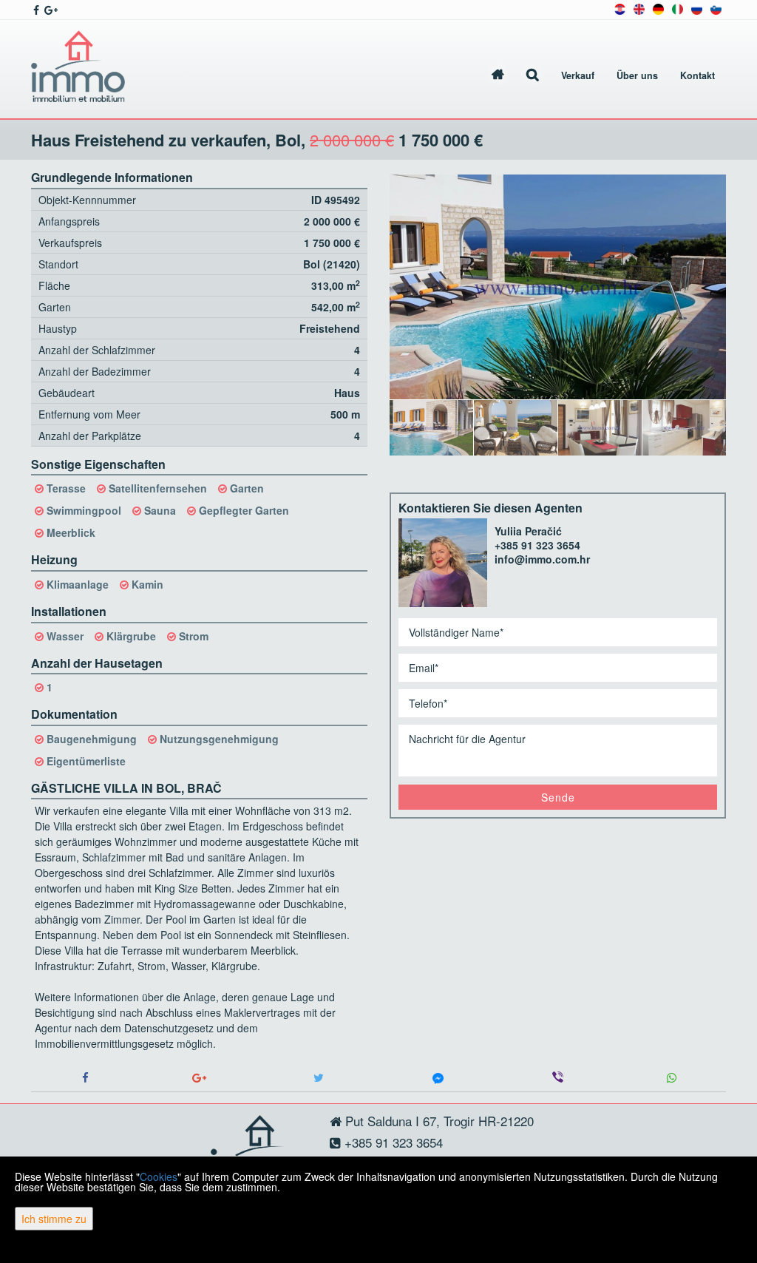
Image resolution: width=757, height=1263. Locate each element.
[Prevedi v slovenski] (716, 7)
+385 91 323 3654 (537, 545)
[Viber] (558, 1077)
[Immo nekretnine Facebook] (35, 9)
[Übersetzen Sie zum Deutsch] (658, 7)
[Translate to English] (639, 7)
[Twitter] (318, 1077)
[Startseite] (498, 76)
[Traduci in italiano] (677, 7)
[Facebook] (85, 1077)
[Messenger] (438, 1077)
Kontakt (697, 75)
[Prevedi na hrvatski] (619, 7)
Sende (558, 797)
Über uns (637, 75)
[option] (432, 427)
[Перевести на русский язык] (696, 7)
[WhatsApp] (671, 1077)
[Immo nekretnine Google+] (50, 9)
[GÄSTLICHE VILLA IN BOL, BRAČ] (558, 287)
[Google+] (199, 1077)
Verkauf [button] (577, 75)
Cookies (158, 1176)
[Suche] (532, 76)
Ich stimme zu (53, 1218)
